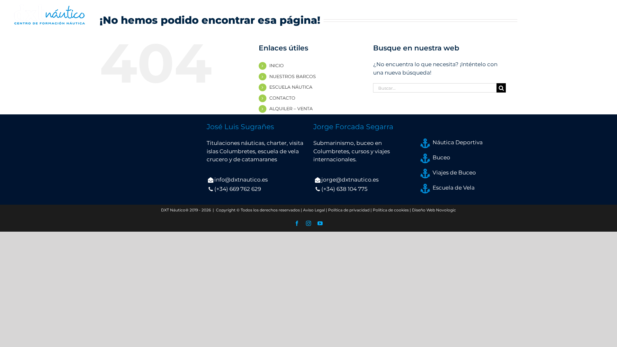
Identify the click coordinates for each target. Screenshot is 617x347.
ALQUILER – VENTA (291, 108)
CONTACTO (282, 98)
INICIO (276, 65)
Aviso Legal (314, 210)
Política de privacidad (349, 210)
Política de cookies (391, 210)
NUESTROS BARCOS (292, 76)
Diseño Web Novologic (434, 210)
